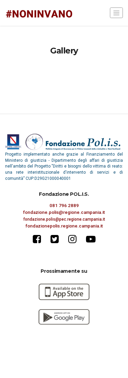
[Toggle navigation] (116, 12)
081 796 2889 (64, 205)
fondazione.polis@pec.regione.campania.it (64, 219)
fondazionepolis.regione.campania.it (64, 226)
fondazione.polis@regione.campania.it (64, 212)
